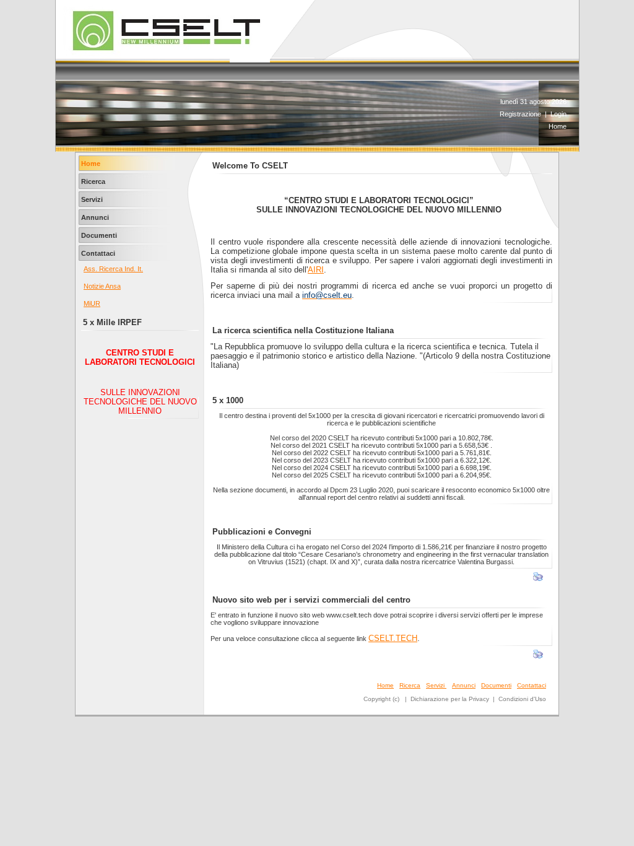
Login (558, 114)
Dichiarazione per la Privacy (449, 699)
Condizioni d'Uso (522, 699)
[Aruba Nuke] (166, 55)
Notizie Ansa (102, 286)
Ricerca (409, 685)
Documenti (496, 685)
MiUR (92, 303)
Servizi (436, 685)
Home (558, 126)
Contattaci (531, 685)
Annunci (464, 685)
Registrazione (520, 114)
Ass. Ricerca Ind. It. (113, 269)
